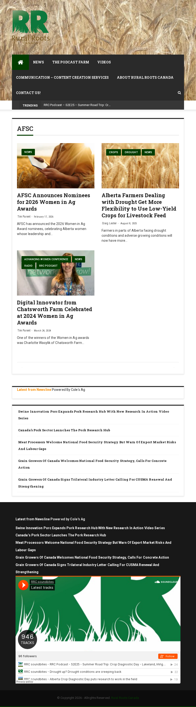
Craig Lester (109, 223)
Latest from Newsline (34, 390)
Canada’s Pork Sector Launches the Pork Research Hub (64, 430)
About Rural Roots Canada (145, 77)
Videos (104, 62)
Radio (28, 265)
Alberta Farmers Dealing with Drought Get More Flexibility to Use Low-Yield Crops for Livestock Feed (139, 205)
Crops (113, 152)
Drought (131, 152)
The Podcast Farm (70, 62)
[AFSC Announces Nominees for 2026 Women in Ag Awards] (55, 165)
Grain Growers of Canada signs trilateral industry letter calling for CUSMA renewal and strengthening (95, 482)
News (38, 62)
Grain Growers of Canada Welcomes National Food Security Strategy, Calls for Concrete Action (92, 464)
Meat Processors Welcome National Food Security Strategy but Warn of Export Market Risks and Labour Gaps (97, 445)
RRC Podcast (48, 265)
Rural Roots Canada (125, 698)
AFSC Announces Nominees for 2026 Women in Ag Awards (53, 202)
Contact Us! (28, 92)
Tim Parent (23, 216)
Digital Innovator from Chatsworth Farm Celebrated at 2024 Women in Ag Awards (55, 312)
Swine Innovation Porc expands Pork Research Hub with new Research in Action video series (93, 415)
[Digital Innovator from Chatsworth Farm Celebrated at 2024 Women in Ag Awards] (55, 273)
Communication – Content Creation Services (62, 77)
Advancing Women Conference (46, 259)
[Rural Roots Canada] (20, 62)
